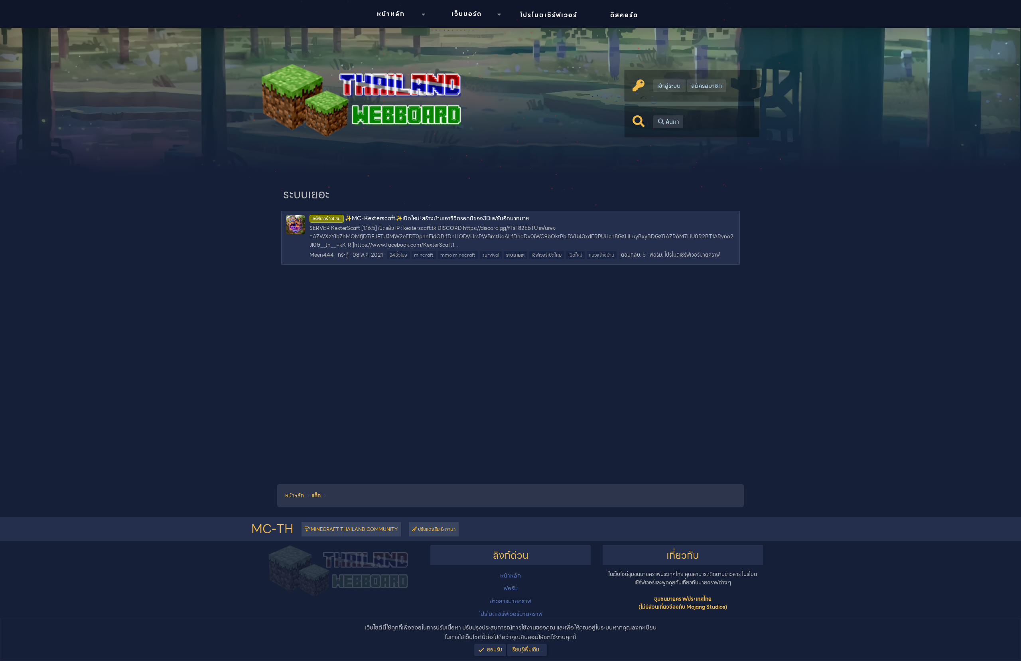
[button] (423, 14)
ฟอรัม (511, 588)
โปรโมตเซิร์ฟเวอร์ (548, 15)
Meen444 (321, 255)
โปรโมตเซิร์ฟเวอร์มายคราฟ (692, 255)
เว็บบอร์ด (466, 14)
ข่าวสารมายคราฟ (510, 601)
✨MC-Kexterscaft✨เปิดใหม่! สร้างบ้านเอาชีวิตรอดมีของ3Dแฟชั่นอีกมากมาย (420, 218)
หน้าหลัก (391, 14)
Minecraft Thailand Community (353, 529)
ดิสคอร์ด (624, 15)
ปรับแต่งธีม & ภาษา (436, 529)
